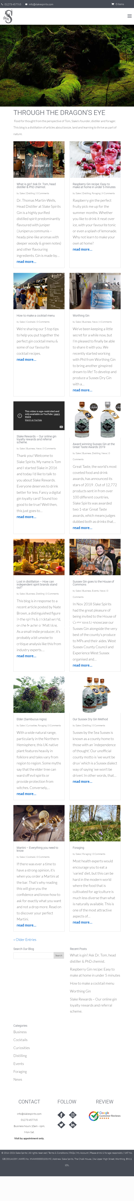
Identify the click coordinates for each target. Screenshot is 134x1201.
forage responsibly (114, 1152)
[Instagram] (73, 1115)
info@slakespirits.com (29, 1113)
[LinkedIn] (73, 1125)
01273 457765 (29, 1119)
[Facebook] (61, 1115)
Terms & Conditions (58, 1152)
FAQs (72, 1152)
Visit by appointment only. (29, 1138)
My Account (82, 1152)
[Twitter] (61, 1125)
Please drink (96, 1152)
